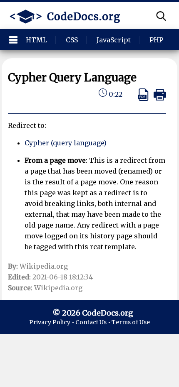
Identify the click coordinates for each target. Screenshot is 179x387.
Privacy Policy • (52, 322)
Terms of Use (131, 322)
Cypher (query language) (66, 143)
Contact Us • (93, 322)
